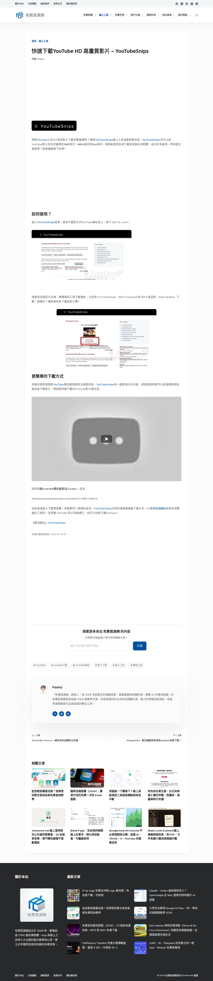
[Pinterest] (187, 4)
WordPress (187, 975)
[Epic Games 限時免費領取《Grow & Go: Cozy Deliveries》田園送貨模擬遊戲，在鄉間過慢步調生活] (140, 930)
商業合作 (57, 3)
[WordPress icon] (68, 713)
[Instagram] (192, 4)
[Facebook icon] (54, 713)
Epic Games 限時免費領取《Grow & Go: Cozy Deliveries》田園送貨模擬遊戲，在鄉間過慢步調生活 (173, 930)
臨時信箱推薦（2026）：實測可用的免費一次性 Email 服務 (86, 795)
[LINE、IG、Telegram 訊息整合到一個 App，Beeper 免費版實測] (140, 948)
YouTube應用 (81, 665)
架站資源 (167, 15)
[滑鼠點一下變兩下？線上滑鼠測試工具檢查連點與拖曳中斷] (126, 778)
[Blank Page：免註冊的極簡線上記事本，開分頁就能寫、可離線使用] (87, 817)
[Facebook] (177, 4)
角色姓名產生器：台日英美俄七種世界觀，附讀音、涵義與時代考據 (164, 795)
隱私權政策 (71, 3)
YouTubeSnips (104, 139)
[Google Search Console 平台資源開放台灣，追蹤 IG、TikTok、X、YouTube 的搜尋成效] (126, 817)
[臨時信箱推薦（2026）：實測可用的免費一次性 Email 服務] (87, 778)
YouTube (42, 139)
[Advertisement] (106, 90)
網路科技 (151, 15)
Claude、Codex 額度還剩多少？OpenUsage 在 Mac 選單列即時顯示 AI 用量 (172, 895)
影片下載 (101, 665)
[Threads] (197, 4)
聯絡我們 (45, 3)
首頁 (34, 41)
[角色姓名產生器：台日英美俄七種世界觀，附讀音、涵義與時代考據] (165, 778)
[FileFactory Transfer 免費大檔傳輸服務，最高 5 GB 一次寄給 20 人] (73, 948)
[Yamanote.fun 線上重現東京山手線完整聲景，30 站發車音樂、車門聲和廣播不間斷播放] (48, 817)
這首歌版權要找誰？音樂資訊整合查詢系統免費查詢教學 (48, 795)
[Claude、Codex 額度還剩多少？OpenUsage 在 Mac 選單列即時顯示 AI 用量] (140, 895)
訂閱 (139, 645)
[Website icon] (61, 713)
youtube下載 (59, 665)
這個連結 (160, 508)
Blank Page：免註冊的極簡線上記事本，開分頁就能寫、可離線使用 (86, 834)
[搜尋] (197, 15)
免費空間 (119, 15)
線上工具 (103, 15)
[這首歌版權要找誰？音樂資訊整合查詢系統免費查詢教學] (48, 778)
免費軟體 (88, 15)
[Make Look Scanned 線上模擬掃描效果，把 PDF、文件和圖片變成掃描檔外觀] (165, 817)
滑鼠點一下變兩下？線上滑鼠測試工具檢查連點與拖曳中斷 (125, 795)
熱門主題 (135, 15)
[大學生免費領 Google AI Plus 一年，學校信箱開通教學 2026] (140, 913)
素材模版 (182, 15)
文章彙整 (32, 3)
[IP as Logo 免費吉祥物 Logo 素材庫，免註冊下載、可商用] (73, 895)
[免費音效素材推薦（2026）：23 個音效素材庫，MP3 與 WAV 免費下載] (73, 930)
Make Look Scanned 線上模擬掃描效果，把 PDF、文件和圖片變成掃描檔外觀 (164, 834)
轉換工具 (136, 665)
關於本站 (19, 3)
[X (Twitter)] (182, 4)
